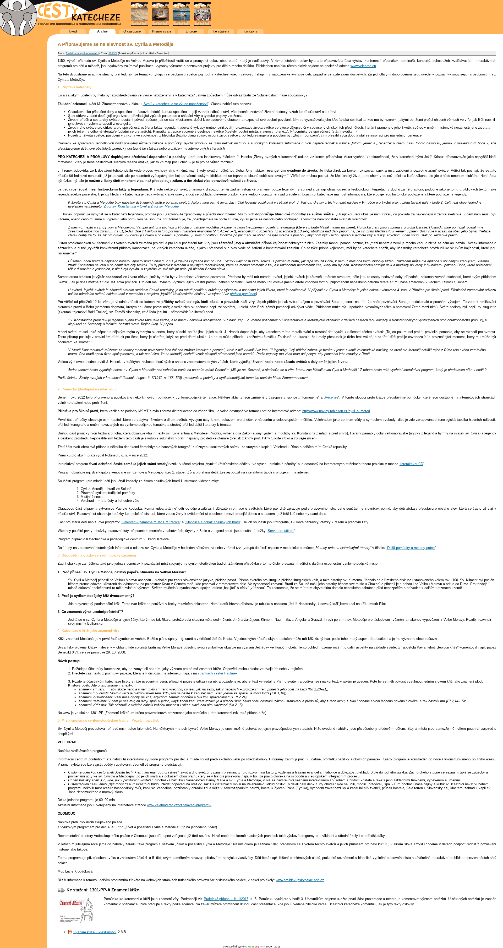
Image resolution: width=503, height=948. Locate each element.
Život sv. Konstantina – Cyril (125, 206)
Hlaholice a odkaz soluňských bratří (213, 522)
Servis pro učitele (281, 531)
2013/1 (112, 53)
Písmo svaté (161, 31)
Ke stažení (221, 31)
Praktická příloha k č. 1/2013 (226, 899)
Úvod (73, 31)
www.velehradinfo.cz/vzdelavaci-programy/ (179, 805)
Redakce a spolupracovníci (82, 53)
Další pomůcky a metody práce (411, 548)
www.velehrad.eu (363, 66)
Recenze (331, 397)
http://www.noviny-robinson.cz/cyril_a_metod (336, 411)
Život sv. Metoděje (165, 206)
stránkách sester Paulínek (218, 673)
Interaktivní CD (411, 464)
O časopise (132, 31)
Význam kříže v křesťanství (94, 932)
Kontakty (250, 31)
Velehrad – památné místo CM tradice (151, 522)
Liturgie (191, 31)
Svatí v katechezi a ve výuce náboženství (176, 104)
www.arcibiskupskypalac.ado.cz (300, 880)
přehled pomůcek (243, 294)
